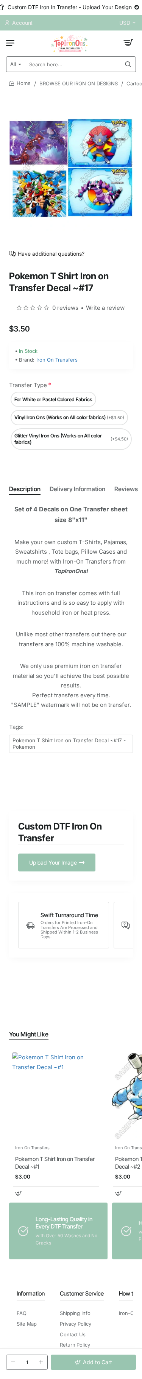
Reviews (126, 489)
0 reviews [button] (65, 307)
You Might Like (28, 1034)
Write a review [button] (105, 307)
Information (31, 1293)
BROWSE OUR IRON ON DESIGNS (78, 83)
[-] (12, 1362)
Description (25, 489)
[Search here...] (128, 64)
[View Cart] (128, 42)
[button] (93, 1362)
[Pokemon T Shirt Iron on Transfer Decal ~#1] (56, 1096)
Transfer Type (28, 385)
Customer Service (82, 1293)
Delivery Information (77, 489)
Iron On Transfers (57, 360)
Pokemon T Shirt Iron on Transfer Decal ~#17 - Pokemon (69, 743)
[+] (40, 1362)
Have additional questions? (51, 254)
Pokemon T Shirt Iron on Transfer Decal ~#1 (55, 1162)
